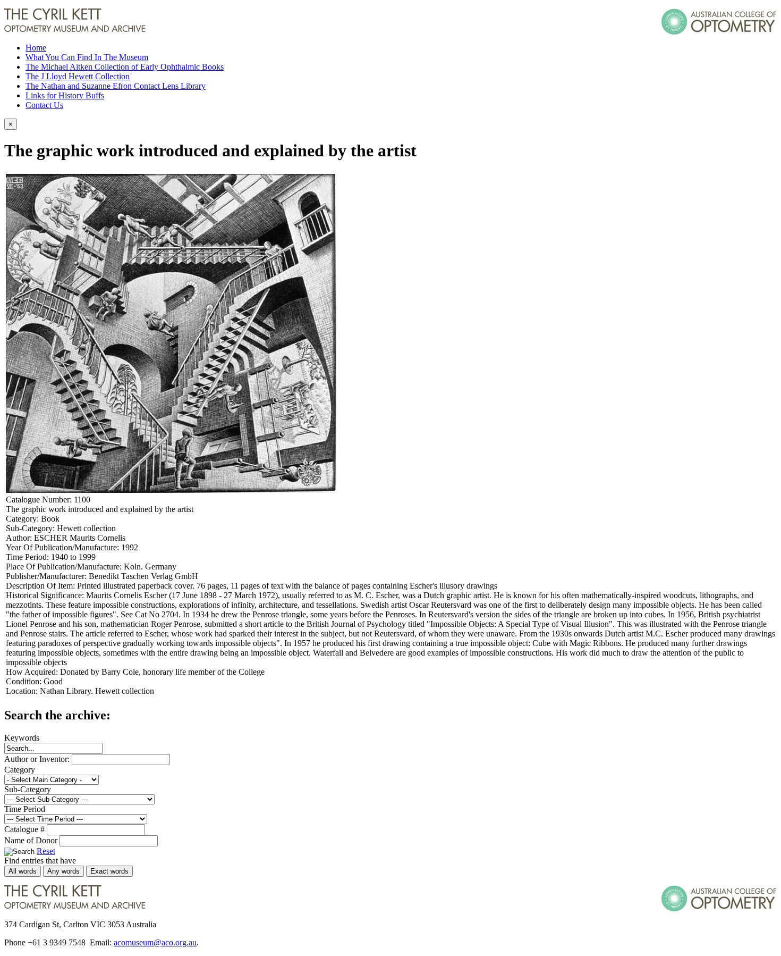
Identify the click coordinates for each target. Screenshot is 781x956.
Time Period (24, 809)
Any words (63, 871)
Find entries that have (40, 860)
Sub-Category (27, 789)
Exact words (109, 871)
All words (23, 871)
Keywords (21, 737)
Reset (46, 851)
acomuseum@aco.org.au (155, 942)
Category (19, 769)
